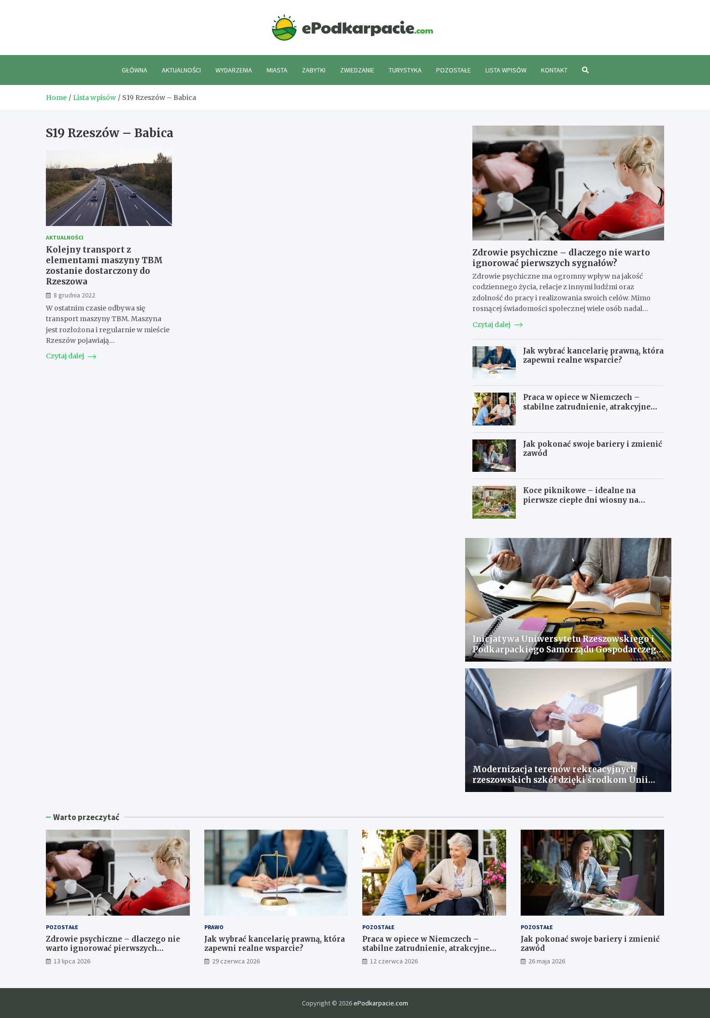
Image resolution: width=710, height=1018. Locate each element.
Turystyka (405, 70)
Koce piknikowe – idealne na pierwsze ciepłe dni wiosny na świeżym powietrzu (581, 500)
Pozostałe (453, 70)
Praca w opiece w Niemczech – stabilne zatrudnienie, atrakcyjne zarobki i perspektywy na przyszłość (593, 407)
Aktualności (181, 70)
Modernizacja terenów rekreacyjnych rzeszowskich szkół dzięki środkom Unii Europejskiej (560, 780)
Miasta (277, 70)
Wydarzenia (233, 70)
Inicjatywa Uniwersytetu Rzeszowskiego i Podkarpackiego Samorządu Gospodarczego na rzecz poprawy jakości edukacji (567, 649)
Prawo (214, 927)
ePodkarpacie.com (381, 1003)
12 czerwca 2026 (394, 961)
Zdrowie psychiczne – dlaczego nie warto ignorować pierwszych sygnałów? (561, 258)
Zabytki (314, 70)
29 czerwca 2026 (236, 961)
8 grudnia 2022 (74, 294)
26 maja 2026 (546, 961)
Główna (134, 70)
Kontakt (554, 70)
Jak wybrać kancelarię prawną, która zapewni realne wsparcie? (593, 355)
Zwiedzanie (357, 70)
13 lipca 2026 (72, 961)
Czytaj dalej (65, 356)
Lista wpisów (505, 70)
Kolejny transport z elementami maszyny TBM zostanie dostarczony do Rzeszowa (104, 265)
